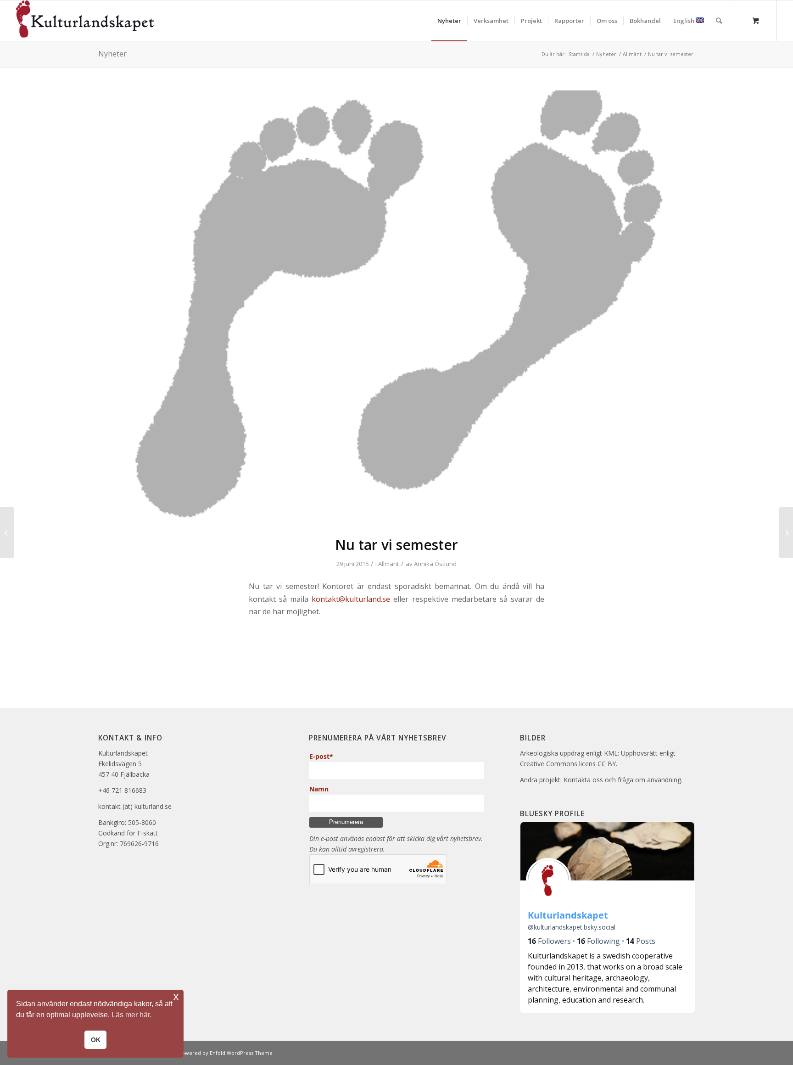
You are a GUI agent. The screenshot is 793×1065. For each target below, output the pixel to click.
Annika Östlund (435, 564)
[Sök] (719, 20)
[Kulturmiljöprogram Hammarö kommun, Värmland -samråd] (786, 532)
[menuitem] (449, 20)
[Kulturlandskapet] (85, 20)
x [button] (176, 996)
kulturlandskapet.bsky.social (571, 927)
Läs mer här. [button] (131, 1015)
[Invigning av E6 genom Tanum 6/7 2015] (7, 532)
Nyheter (112, 54)
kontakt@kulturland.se (351, 599)
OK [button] (96, 1039)
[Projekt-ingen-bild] (396, 307)
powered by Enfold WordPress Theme (226, 1052)
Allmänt (388, 564)
